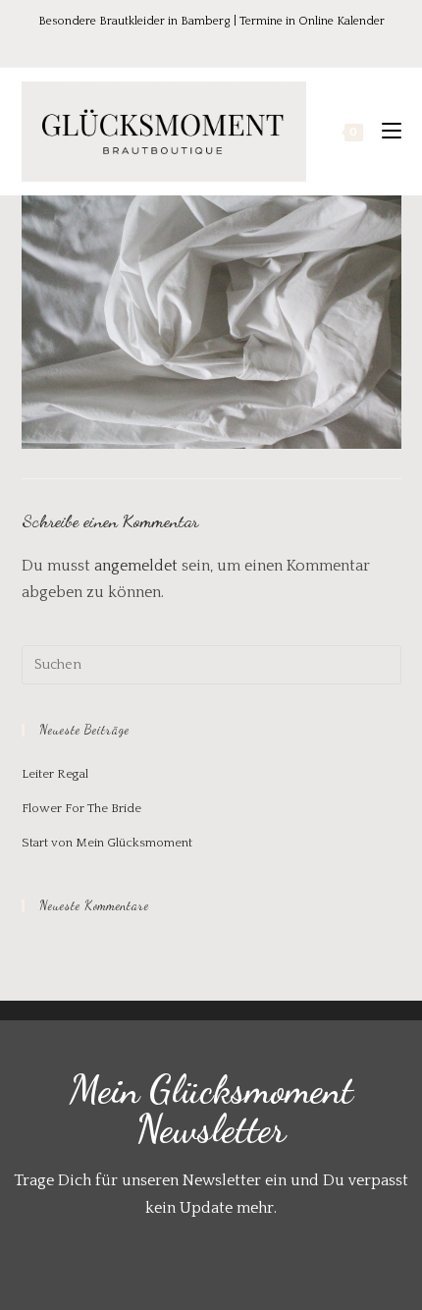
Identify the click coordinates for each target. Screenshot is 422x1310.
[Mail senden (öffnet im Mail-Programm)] (252, 42)
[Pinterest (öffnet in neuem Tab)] (200, 42)
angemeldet (136, 565)
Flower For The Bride (81, 808)
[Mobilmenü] (384, 131)
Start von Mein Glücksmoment (107, 842)
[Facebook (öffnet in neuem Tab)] (172, 42)
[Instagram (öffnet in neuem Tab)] (227, 42)
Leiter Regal (55, 774)
